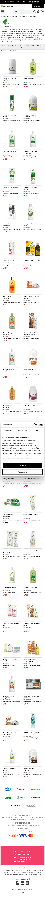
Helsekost (14, 16)
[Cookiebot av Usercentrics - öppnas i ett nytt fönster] (33, 424)
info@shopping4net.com (22, 862)
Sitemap (30, 890)
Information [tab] (22, 430)
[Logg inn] (38, 12)
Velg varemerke (23, 16)
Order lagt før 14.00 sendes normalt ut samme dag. (22, 824)
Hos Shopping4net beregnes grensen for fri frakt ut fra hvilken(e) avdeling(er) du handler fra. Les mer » (22, 817)
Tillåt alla (22, 466)
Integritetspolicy (35, 873)
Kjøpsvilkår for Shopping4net (16, 875)
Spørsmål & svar (17, 871)
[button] (42, 12)
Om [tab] (37, 430)
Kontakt (7, 873)
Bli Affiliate (16, 873)
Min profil (6, 871)
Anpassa (21, 472)
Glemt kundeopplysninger (34, 871)
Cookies (25, 873)
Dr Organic (33, 16)
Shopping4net (5, 16)
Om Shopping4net (35, 875)
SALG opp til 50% (12, 2)
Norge (22, 893)
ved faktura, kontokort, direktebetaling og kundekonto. (22, 830)
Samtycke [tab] (8, 430)
